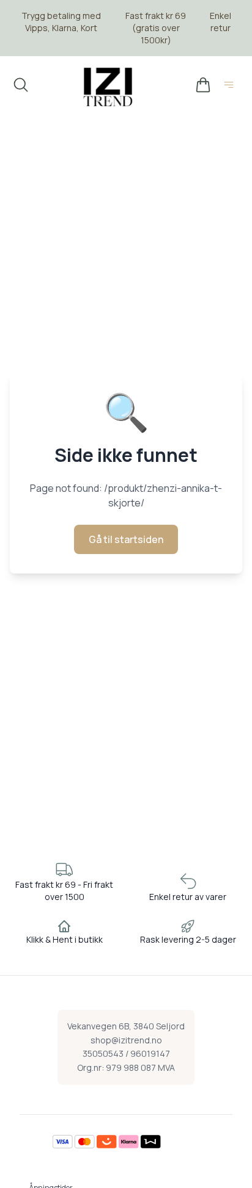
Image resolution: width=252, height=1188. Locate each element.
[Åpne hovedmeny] (231, 86)
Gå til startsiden (126, 539)
